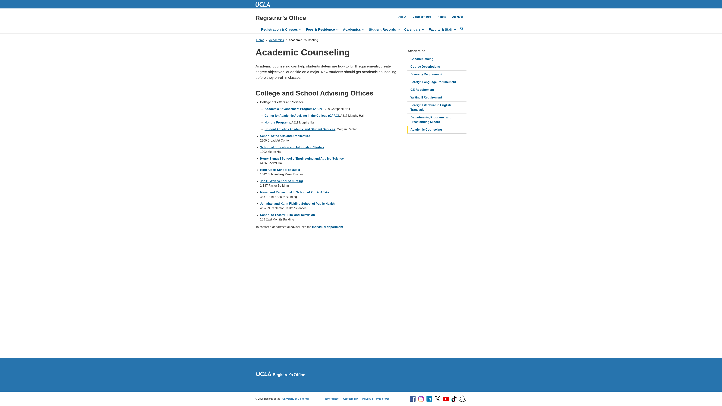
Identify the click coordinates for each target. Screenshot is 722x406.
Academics (352, 29)
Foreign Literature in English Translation (430, 107)
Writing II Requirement (426, 97)
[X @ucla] (437, 399)
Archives (457, 16)
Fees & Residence (320, 29)
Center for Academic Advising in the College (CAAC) (302, 115)
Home (260, 40)
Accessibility (350, 398)
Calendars (412, 29)
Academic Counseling (303, 40)
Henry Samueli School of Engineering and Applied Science (302, 158)
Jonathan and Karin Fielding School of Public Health (297, 203)
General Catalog (421, 59)
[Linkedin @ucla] (429, 399)
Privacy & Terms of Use (375, 398)
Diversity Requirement (426, 74)
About (402, 16)
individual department (327, 227)
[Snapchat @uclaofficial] (462, 399)
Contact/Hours (422, 16)
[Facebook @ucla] (413, 399)
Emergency (331, 398)
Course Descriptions (425, 66)
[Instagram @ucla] (421, 399)
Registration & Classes (279, 29)
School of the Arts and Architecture (285, 136)
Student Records (382, 29)
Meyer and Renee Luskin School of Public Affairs (295, 192)
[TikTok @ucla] (454, 399)
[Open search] (461, 28)
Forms (442, 16)
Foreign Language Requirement (433, 82)
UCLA (265, 4)
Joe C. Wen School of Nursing (281, 181)
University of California (295, 398)
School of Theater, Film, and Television (287, 215)
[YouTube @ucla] (446, 399)
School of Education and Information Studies (292, 147)
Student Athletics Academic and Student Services (300, 129)
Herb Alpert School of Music (280, 169)
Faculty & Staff (440, 29)
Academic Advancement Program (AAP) (293, 109)
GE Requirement (422, 89)
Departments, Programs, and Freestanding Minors (430, 119)
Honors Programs (277, 122)
